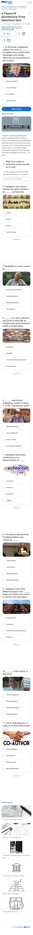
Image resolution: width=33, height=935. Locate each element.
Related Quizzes (7, 802)
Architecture (7, 24)
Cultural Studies (17, 24)
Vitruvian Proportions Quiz (10, 911)
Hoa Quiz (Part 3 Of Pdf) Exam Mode (13, 876)
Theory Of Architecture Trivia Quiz (13, 819)
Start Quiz (16, 109)
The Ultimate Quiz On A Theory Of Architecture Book (16, 857)
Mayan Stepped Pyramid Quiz (11, 894)
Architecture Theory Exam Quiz (12, 837)
